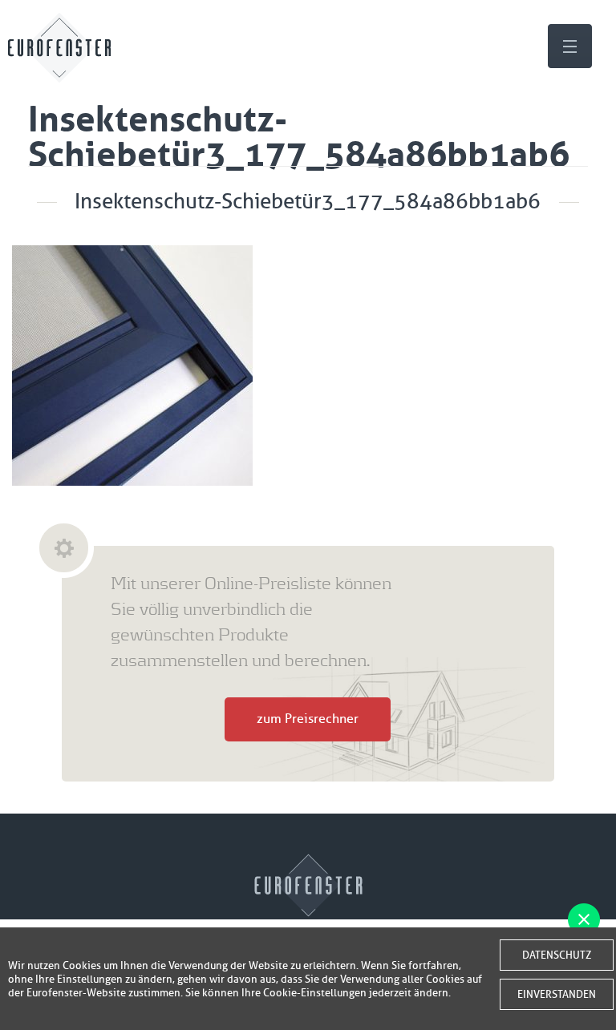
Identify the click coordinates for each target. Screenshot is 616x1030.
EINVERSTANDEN (556, 994)
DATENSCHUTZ (556, 955)
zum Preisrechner (308, 719)
